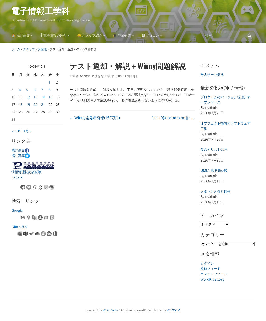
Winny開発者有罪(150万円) (95, 117)
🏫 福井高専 (20, 35)
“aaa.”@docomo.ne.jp (173, 117)
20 (35, 104)
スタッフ (29, 49)
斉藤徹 (42, 49)
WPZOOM (173, 310)
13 (35, 97)
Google (17, 210)
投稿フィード (210, 268)
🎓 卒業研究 (122, 35)
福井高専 (18, 150)
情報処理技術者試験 (26, 172)
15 (50, 97)
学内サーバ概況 (212, 74)
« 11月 (16, 131)
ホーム (15, 49)
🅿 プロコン (150, 35)
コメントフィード (214, 274)
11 (21, 97)
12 (28, 97)
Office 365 (19, 227)
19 (28, 104)
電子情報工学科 (40, 11)
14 (43, 97)
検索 (249, 35)
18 (21, 104)
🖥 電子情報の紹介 (53, 35)
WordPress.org (212, 279)
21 (43, 104)
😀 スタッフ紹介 (89, 35)
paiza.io (17, 177)
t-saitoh (85, 76)
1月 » (27, 131)
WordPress (110, 310)
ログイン (207, 263)
